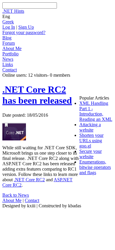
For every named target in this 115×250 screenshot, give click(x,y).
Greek (8, 21)
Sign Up (26, 27)
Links (7, 64)
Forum (8, 43)
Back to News (15, 195)
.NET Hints (13, 11)
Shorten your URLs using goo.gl (91, 140)
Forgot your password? (23, 32)
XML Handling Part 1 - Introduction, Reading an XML (95, 111)
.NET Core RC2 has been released (37, 95)
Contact (9, 69)
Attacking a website (90, 127)
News (7, 59)
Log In (8, 27)
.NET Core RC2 (29, 179)
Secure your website (90, 154)
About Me (12, 48)
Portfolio (10, 53)
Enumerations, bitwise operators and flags (95, 167)
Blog (7, 37)
